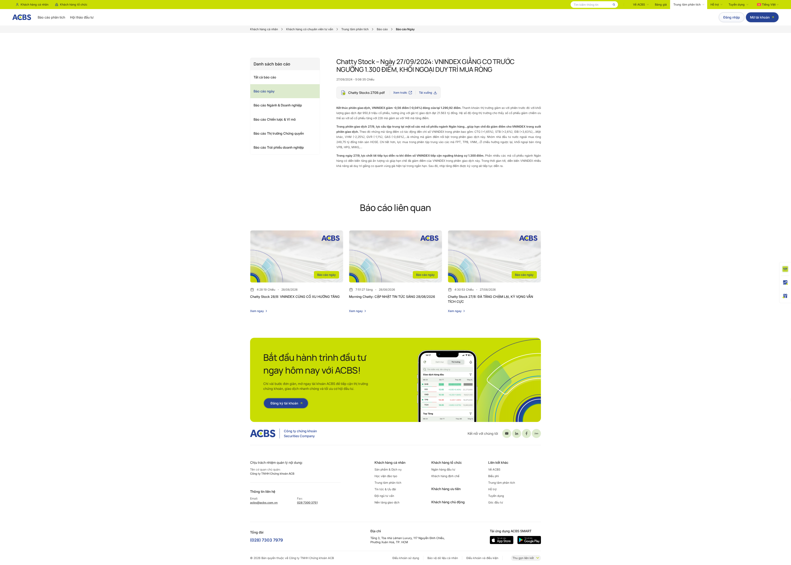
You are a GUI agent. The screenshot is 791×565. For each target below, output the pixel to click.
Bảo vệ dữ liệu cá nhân (442, 558)
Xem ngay (257, 311)
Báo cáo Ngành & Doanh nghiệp (278, 105)
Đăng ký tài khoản (284, 403)
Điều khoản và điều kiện (482, 558)
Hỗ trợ (714, 4)
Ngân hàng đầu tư (443, 469)
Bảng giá (661, 4)
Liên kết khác (498, 462)
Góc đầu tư (495, 502)
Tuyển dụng (737, 4)
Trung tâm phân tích (687, 4)
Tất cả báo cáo (265, 77)
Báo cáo (382, 29)
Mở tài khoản (760, 17)
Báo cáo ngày (264, 91)
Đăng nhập (731, 17)
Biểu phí (493, 476)
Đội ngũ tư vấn (384, 495)
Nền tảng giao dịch (386, 502)
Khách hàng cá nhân (34, 4)
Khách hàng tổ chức (73, 4)
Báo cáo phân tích (51, 17)
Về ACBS (639, 4)
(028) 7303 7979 (266, 540)
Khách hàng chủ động (448, 502)
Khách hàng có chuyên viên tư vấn (309, 29)
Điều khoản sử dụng (405, 558)
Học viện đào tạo (385, 476)
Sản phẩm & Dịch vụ (387, 469)
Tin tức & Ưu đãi (385, 489)
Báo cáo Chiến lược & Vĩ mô (275, 119)
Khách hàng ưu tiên (446, 489)
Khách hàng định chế (445, 476)
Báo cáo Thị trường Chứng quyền (279, 133)
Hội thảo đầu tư (82, 17)
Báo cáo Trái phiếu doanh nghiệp (279, 147)
